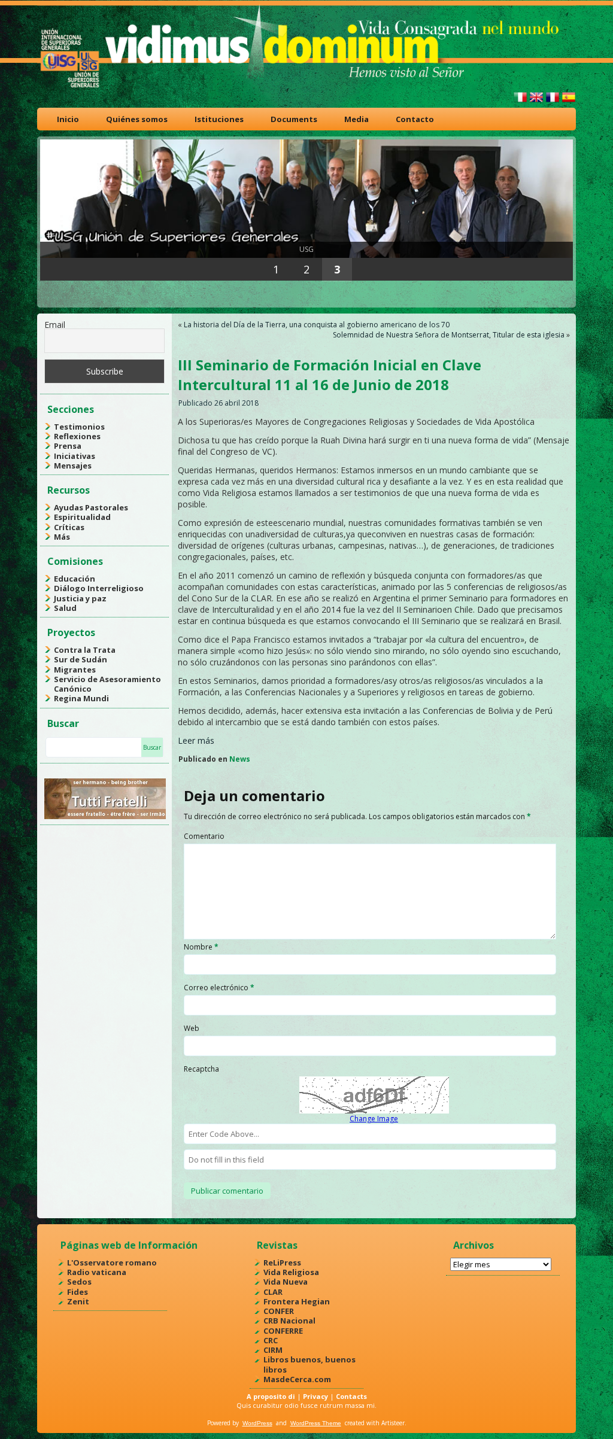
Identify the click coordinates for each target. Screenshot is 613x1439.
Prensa (67, 445)
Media (356, 119)
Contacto (415, 119)
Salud (65, 608)
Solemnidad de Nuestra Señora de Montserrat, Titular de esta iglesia (449, 335)
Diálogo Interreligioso (99, 588)
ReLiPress (282, 1262)
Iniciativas (74, 456)
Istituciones (219, 119)
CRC (270, 1340)
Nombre (201, 947)
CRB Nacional (289, 1320)
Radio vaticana (96, 1272)
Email (54, 324)
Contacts (351, 1396)
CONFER (278, 1311)
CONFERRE (283, 1330)
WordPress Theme (315, 1423)
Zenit (78, 1301)
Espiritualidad (82, 517)
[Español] (569, 102)
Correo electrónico (219, 987)
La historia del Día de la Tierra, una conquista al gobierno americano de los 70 (317, 325)
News (239, 759)
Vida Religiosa (291, 1272)
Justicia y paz (80, 598)
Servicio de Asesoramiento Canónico (107, 684)
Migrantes (75, 669)
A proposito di (271, 1396)
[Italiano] (520, 102)
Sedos (79, 1281)
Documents (294, 119)
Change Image (374, 1119)
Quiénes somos (137, 119)
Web (191, 1028)
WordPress (257, 1423)
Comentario (204, 836)
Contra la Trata (85, 649)
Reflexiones (77, 436)
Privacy (315, 1396)
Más (62, 536)
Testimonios (79, 426)
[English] (536, 102)
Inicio (68, 119)
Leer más (196, 740)
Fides (77, 1291)
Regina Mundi (81, 698)
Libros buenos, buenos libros (309, 1364)
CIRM (273, 1349)
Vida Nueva (285, 1281)
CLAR (273, 1291)
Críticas (69, 527)
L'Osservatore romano (112, 1262)
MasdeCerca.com (297, 1379)
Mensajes (73, 465)
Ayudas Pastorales (91, 507)
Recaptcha (201, 1069)
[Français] (552, 102)
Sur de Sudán (80, 659)
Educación (74, 578)
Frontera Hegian (296, 1301)
